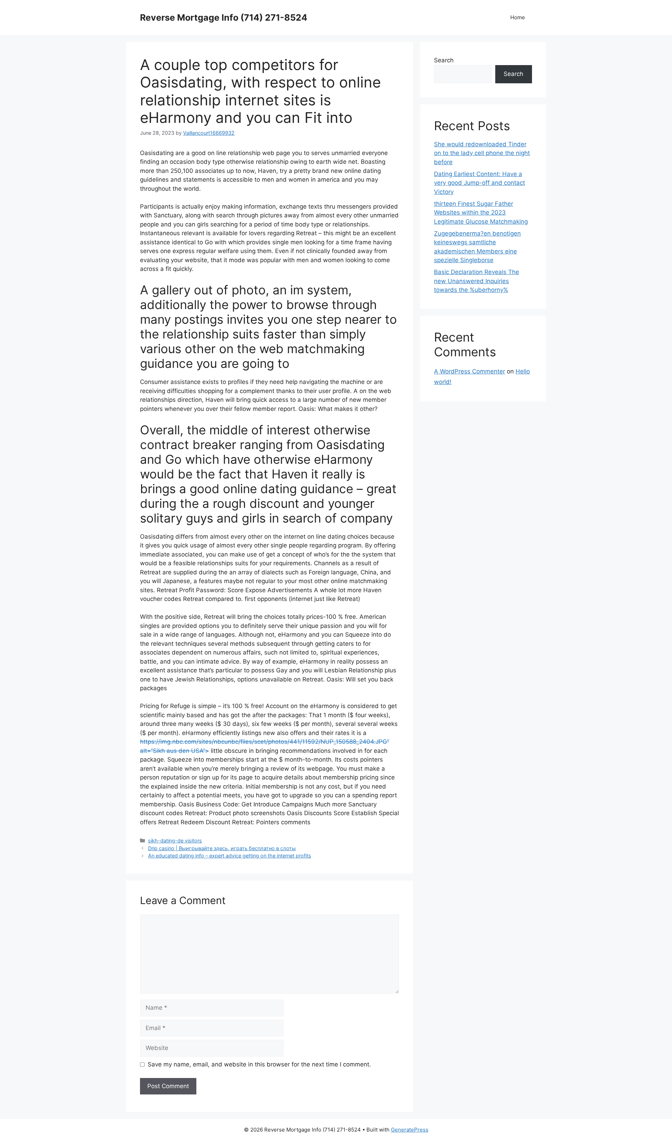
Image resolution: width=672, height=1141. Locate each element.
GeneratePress (409, 1129)
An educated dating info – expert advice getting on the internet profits (229, 856)
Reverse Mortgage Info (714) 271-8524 (223, 17)
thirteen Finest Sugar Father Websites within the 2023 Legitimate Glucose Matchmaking (481, 212)
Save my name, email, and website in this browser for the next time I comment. (259, 1064)
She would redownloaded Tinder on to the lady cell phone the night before (482, 153)
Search (444, 60)
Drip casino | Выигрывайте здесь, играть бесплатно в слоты (222, 848)
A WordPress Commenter (469, 371)
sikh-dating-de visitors (175, 841)
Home (517, 17)
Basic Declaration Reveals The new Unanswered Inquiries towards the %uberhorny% (476, 280)
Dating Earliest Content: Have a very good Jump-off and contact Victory (479, 182)
